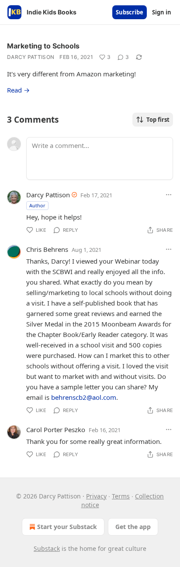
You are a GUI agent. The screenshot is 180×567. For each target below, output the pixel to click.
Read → (18, 90)
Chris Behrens (47, 249)
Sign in (161, 12)
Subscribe (129, 12)
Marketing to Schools (43, 45)
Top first (158, 120)
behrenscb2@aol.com (83, 397)
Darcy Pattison (30, 57)
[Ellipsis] (169, 195)
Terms (121, 496)
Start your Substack (67, 526)
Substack (47, 548)
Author (37, 205)
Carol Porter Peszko (55, 429)
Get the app (133, 526)
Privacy (96, 496)
